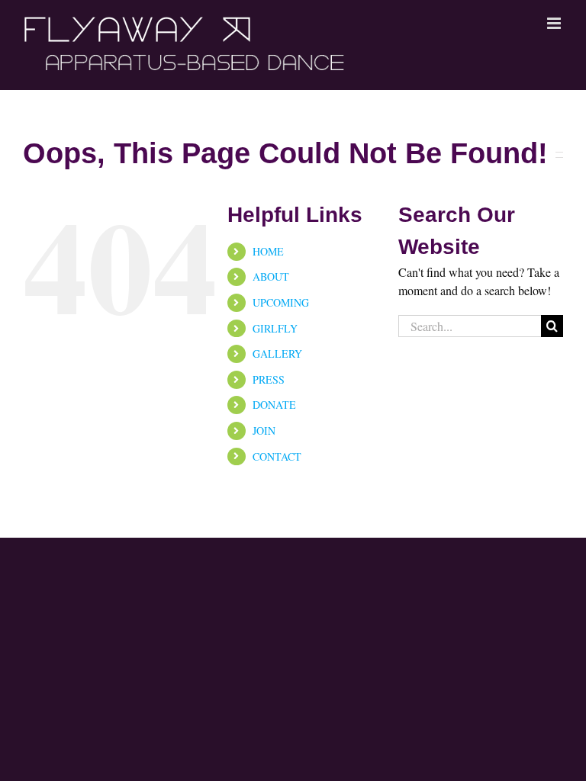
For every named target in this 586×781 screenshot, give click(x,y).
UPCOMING (281, 302)
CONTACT (277, 456)
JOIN (264, 430)
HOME (268, 251)
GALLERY (277, 353)
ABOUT (271, 276)
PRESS (269, 379)
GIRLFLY (275, 328)
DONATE (274, 404)
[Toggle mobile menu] (555, 23)
